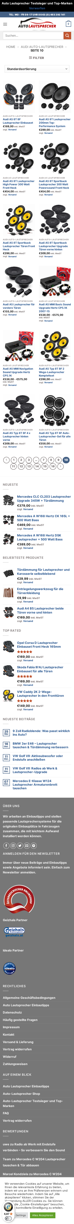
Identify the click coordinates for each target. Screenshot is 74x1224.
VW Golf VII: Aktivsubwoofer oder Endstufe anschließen (38, 757)
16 (53, 466)
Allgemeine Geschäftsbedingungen (29, 998)
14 (37, 466)
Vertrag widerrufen (17, 1049)
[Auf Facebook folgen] (6, 846)
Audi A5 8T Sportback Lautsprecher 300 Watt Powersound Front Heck (54, 184)
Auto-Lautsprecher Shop (21, 1094)
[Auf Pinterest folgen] (34, 846)
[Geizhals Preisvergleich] (14, 935)
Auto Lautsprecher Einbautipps (26, 1005)
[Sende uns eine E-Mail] (27, 846)
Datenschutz (12, 1012)
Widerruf (9, 1057)
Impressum (11, 1027)
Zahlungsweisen (15, 1064)
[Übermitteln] (67, 35)
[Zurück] (6, 460)
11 (13, 466)
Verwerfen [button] (37, 8)
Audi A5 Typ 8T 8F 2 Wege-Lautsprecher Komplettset (51, 372)
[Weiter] (60, 466)
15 (45, 466)
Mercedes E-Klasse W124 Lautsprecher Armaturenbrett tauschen (35, 784)
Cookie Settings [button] (16, 1215)
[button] (5, 24)
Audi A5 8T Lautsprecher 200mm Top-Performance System (55, 122)
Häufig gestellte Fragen (20, 1020)
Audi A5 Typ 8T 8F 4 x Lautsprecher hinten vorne (16, 436)
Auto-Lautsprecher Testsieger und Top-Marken (33, 1103)
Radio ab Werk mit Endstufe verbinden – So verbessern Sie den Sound (34, 1147)
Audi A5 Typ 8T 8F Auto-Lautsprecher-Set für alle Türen (55, 436)
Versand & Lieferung (18, 1042)
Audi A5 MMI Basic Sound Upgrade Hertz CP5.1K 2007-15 (55, 308)
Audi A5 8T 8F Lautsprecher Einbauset (18, 121)
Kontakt (8, 1034)
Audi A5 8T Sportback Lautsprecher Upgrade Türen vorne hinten (53, 246)
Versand (12, 129)
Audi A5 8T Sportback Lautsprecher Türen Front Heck (19, 246)
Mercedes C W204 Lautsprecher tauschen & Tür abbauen (34, 1162)
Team (7, 1159)
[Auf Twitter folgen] (20, 846)
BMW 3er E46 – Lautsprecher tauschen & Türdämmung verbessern (40, 745)
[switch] (8, 1218)
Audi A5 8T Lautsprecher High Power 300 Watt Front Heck (19, 184)
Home (10, 47)
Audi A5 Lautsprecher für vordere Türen (19, 306)
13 (29, 466)
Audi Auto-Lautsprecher (42, 47)
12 (21, 466)
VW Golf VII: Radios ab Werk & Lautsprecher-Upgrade (35, 770)
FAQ (6, 1113)
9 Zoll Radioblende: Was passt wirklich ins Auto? (41, 732)
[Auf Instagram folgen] (13, 846)
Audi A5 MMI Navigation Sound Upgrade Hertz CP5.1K (18, 372)
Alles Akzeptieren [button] (42, 1215)
